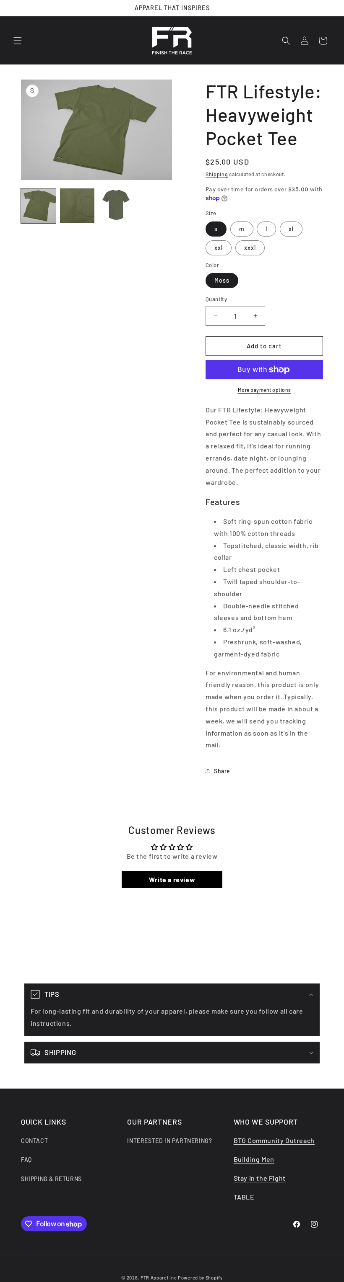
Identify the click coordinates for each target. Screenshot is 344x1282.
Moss (221, 280)
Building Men (254, 1159)
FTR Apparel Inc (159, 1277)
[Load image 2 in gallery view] (77, 205)
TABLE (244, 1197)
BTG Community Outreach (274, 1140)
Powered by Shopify (200, 1277)
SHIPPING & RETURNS (51, 1178)
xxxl (250, 247)
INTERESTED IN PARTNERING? (169, 1140)
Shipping (217, 174)
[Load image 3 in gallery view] (116, 205)
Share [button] (222, 771)
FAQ (26, 1159)
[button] (17, 40)
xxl (218, 247)
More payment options (264, 390)
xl (291, 228)
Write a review (172, 879)
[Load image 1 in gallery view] (38, 205)
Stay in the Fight (260, 1178)
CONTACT (34, 1140)
